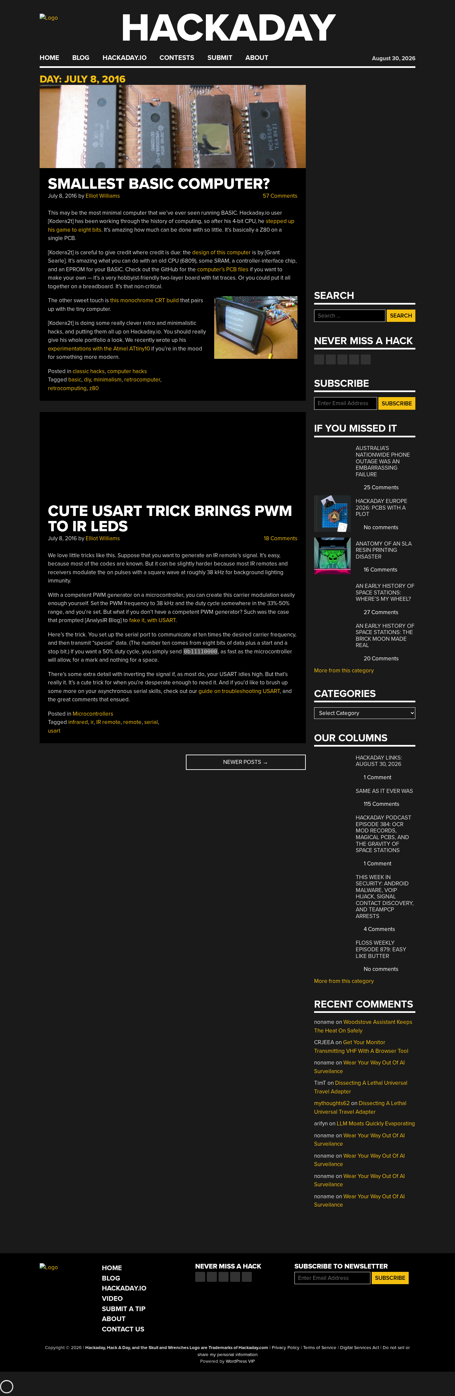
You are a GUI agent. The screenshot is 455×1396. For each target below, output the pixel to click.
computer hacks (127, 371)
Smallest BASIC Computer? (159, 184)
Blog (80, 58)
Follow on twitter (331, 359)
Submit (220, 58)
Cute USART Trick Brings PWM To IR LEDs (170, 519)
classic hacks (89, 371)
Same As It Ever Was (384, 791)
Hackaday (228, 28)
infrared (78, 722)
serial (151, 722)
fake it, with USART (152, 620)
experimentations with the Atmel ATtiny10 (99, 348)
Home (49, 58)
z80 (94, 388)
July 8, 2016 (62, 195)
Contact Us (123, 1329)
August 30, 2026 (393, 58)
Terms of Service (319, 1347)
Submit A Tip (124, 1309)
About (256, 58)
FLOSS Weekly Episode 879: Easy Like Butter (381, 949)
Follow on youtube (342, 359)
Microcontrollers (93, 713)
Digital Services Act (359, 1347)
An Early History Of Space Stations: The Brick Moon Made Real (385, 635)
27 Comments (380, 612)
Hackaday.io (125, 58)
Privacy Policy (285, 1347)
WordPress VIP (240, 1361)
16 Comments (379, 569)
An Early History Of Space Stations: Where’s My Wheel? (385, 592)
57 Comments (279, 195)
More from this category (344, 670)
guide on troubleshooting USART (239, 691)
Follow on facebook (319, 359)
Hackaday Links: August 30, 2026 (379, 761)
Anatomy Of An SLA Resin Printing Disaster (384, 550)
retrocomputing (67, 388)
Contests (177, 58)
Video (112, 1298)
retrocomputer (142, 379)
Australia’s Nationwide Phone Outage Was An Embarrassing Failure (383, 461)
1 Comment (376, 777)
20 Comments (380, 658)
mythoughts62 (332, 1103)
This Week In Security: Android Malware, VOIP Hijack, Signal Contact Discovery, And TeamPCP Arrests (385, 897)
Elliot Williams (103, 195)
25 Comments (380, 487)
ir (92, 722)
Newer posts (245, 762)
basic (74, 379)
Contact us (366, 359)
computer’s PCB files (222, 269)
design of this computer (221, 252)
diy (87, 379)
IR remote (108, 722)
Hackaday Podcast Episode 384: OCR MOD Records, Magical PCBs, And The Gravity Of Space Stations (383, 834)
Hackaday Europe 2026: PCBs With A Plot (381, 508)
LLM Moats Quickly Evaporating (376, 1123)
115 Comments (380, 804)
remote (132, 722)
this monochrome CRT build (144, 300)
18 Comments (279, 538)
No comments (380, 527)
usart (54, 730)
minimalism (108, 379)
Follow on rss (354, 359)
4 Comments (378, 929)
